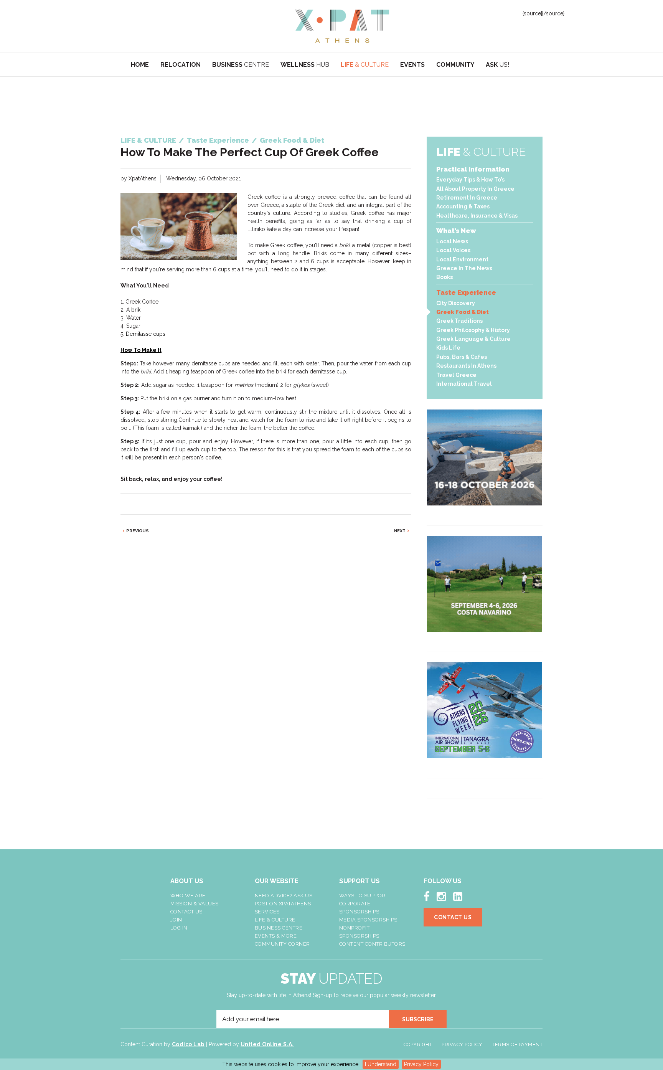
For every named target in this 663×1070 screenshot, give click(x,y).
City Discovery (455, 303)
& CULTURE (365, 64)
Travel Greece (456, 375)
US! (497, 64)
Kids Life (448, 348)
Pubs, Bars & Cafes (461, 357)
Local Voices (453, 250)
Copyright (418, 1044)
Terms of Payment (517, 1044)
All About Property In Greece (475, 189)
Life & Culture (275, 920)
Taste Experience (466, 292)
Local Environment (462, 259)
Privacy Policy (421, 1064)
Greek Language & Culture (473, 339)
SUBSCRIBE (418, 1019)
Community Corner (282, 944)
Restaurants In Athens (466, 366)
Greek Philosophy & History (473, 330)
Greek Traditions (459, 321)
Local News (452, 241)
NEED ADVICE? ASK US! (284, 895)
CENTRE (240, 64)
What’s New (456, 230)
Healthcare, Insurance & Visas (477, 216)
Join (176, 920)
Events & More (276, 936)
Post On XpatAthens (283, 904)
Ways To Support (364, 895)
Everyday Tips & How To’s (470, 180)
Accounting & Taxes (463, 206)
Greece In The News (464, 268)
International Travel (464, 384)
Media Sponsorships (368, 920)
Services (267, 912)
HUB (304, 64)
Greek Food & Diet (462, 312)
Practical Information (473, 169)
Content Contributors (372, 944)
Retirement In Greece (466, 198)
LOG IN (179, 928)
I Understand (380, 1064)
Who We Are (188, 895)
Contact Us (186, 912)
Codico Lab (188, 1044)
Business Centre (279, 928)
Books (444, 277)
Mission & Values (194, 904)
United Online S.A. (267, 1044)
